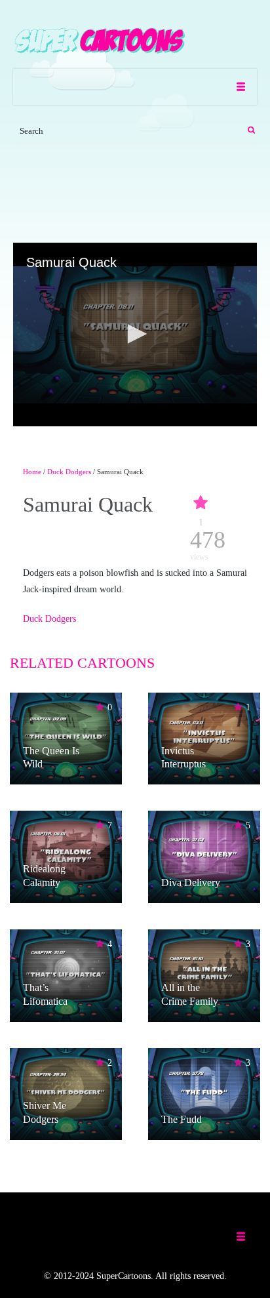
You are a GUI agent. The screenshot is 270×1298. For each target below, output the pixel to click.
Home (32, 472)
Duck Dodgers (69, 472)
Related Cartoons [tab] (82, 663)
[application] (135, 334)
